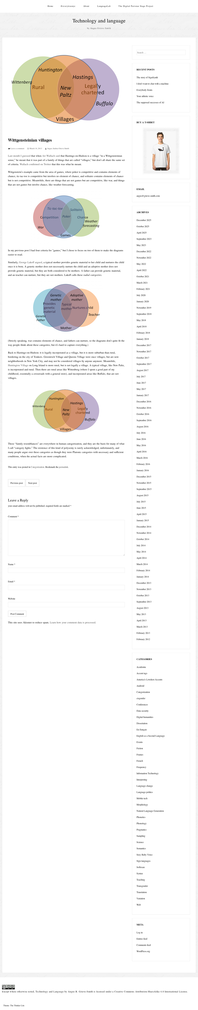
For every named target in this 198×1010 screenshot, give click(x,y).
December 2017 (144, 345)
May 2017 (141, 388)
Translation (142, 892)
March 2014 (142, 564)
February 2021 (143, 288)
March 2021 (142, 282)
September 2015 (144, 489)
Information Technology (148, 773)
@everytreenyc (68, 6)
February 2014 (143, 570)
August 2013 (142, 607)
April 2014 (142, 557)
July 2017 (141, 376)
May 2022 (141, 263)
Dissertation (142, 723)
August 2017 (142, 370)
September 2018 (144, 313)
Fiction (140, 748)
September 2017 (144, 363)
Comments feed (144, 944)
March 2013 (142, 626)
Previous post (16, 482)
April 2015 (142, 514)
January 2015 (143, 520)
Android (140, 685)
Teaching (141, 879)
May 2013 (141, 614)
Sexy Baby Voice (144, 854)
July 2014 (141, 545)
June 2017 (141, 382)
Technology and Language (50, 991)
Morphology (142, 804)
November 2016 (144, 407)
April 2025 (142, 232)
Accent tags (142, 673)
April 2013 (142, 620)
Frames (140, 754)
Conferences (142, 704)
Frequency (141, 767)
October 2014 (143, 539)
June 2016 (141, 438)
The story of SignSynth (147, 77)
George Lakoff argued (30, 262)
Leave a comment (17, 148)
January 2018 (143, 338)
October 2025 (143, 226)
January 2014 (143, 576)
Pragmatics (142, 829)
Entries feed (142, 938)
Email (11, 581)
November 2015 (144, 482)
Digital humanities (145, 716)
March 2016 (142, 457)
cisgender (141, 698)
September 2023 (144, 238)
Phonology (142, 823)
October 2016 (143, 413)
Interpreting (142, 779)
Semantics (141, 848)
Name (11, 564)
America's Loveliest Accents (149, 679)
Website (11, 598)
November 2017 (144, 351)
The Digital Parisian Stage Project (135, 6)
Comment (13, 516)
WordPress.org (143, 951)
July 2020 (141, 295)
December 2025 (144, 220)
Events (140, 741)
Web (139, 904)
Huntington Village (18, 365)
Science (140, 842)
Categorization (37, 466)
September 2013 (144, 601)
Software (141, 867)
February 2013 (143, 632)
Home (50, 6)
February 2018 (143, 332)
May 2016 (141, 445)
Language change (145, 785)
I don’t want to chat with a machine (153, 83)
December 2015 (144, 476)
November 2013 (144, 589)
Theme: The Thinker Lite (13, 1005)
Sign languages (143, 860)
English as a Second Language (151, 735)
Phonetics (141, 817)
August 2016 (142, 426)
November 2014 (144, 532)
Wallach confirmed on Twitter (35, 164)
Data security (143, 710)
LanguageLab (104, 6)
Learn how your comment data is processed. (73, 622)
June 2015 (141, 507)
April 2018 (142, 326)
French (140, 760)
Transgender (142, 885)
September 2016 (144, 420)
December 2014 (144, 526)
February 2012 (143, 639)
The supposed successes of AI (150, 102)
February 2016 (143, 464)
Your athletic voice (145, 96)
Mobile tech (142, 798)
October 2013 (143, 595)
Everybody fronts (144, 89)
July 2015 (141, 501)
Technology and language (99, 20)
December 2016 (144, 401)
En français (142, 729)
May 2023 (141, 245)
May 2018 (141, 320)
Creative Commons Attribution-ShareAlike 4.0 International (146, 991)
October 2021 (143, 276)
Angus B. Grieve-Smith (80, 991)
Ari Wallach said (51, 155)
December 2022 (144, 251)
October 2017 (143, 357)
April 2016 (142, 451)
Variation (141, 898)
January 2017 (143, 395)
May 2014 (141, 551)
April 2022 (142, 270)
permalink (63, 466)
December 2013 (144, 582)
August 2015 (142, 495)
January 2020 (143, 301)
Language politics (145, 792)
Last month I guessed (19, 155)
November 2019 (144, 307)
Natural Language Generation (150, 810)
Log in (140, 932)
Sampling (141, 835)
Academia (141, 666)
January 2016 (143, 470)
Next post (32, 482)
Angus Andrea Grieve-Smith (58, 148)
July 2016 (141, 432)
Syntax (140, 873)
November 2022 (144, 257)
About (86, 6)
